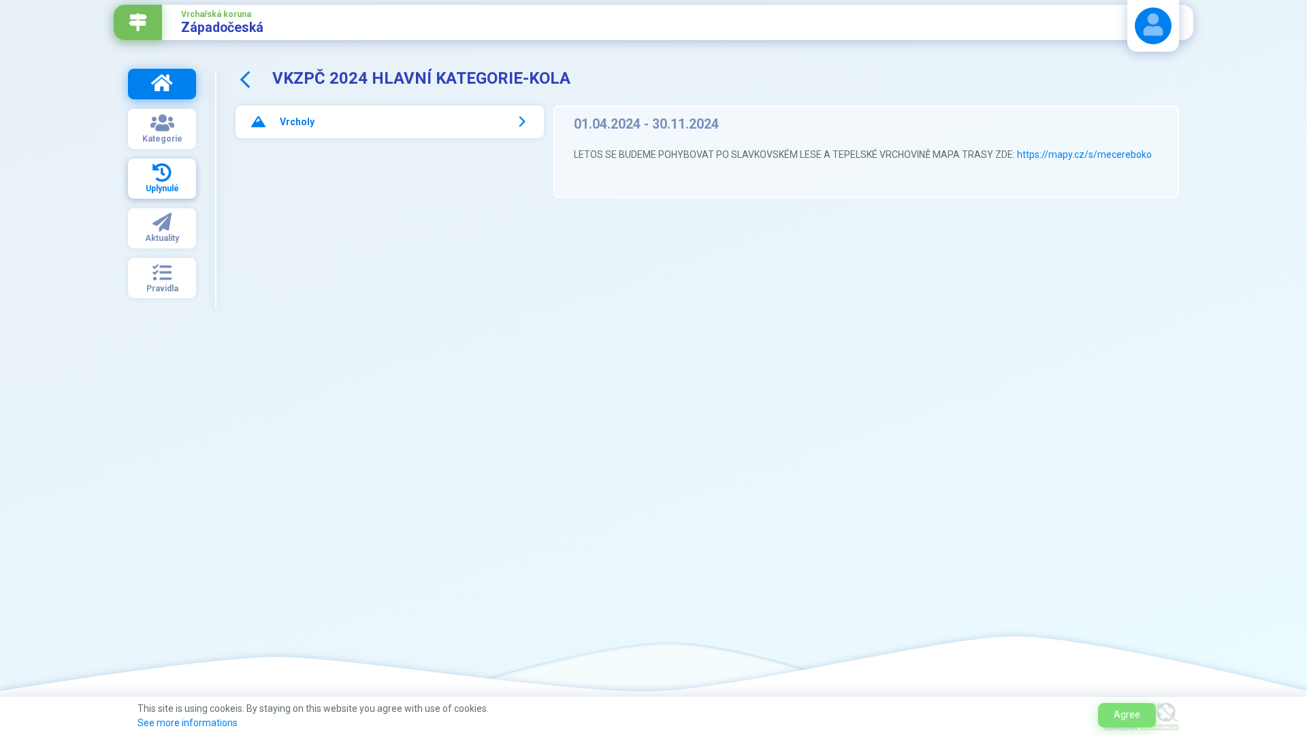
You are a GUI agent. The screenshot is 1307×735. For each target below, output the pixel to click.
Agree (1127, 714)
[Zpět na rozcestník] (138, 22)
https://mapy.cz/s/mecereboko (1084, 154)
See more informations (188, 722)
